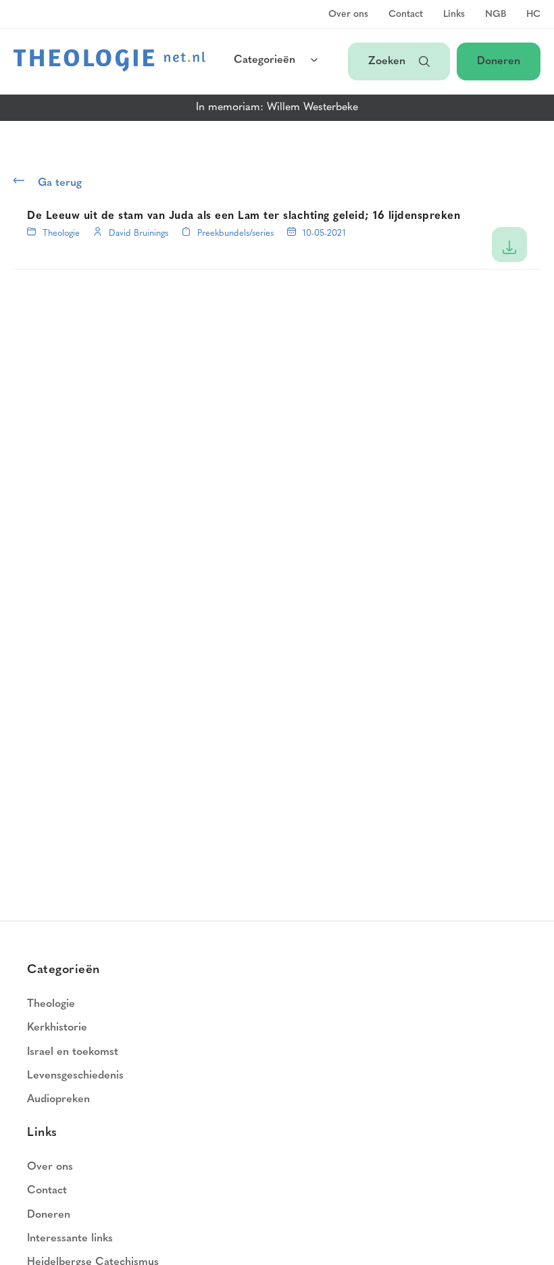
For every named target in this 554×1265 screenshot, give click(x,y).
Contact (405, 15)
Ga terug (60, 183)
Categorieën (264, 60)
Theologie (61, 233)
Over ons (348, 15)
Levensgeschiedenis (75, 1075)
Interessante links (70, 1238)
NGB (495, 15)
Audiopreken (58, 1099)
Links (454, 15)
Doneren (498, 61)
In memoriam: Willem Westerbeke (277, 107)
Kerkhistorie (57, 1027)
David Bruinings (138, 233)
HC (533, 15)
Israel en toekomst (72, 1052)
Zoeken (386, 61)
